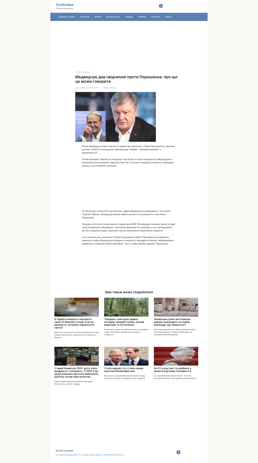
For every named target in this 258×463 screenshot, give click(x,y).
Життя (98, 16)
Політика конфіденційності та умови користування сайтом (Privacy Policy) (89, 455)
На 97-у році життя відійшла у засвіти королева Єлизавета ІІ (172, 370)
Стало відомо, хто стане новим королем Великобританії (123, 370)
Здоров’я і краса (66, 16)
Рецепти (155, 16)
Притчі (168, 16)
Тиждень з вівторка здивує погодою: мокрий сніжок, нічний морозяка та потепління (124, 322)
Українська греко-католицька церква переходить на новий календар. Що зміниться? (172, 322)
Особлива (64, 4)
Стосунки (84, 16)
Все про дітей (113, 16)
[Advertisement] (129, 44)
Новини (142, 16)
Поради (129, 16)
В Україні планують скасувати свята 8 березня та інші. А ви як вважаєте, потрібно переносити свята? (74, 323)
